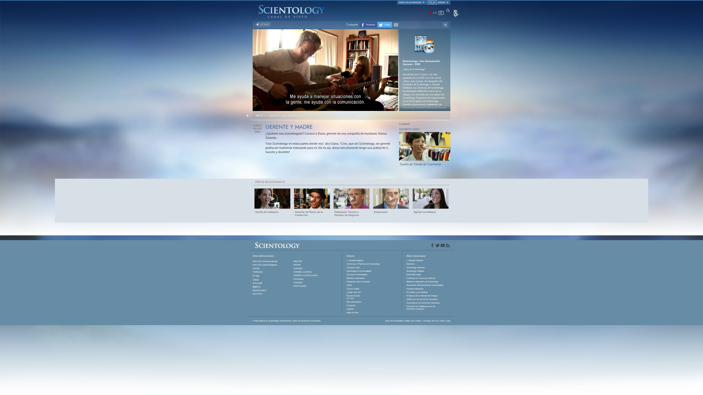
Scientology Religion (415, 271)
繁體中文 (257, 287)
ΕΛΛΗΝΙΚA (298, 279)
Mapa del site (352, 312)
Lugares (350, 309)
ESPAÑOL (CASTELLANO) (305, 275)
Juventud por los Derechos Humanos (423, 303)
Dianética (410, 264)
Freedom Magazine (415, 289)
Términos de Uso (430, 321)
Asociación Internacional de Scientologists (425, 285)
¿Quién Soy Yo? (354, 292)
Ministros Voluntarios (356, 278)
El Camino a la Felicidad (416, 292)
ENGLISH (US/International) (265, 261)
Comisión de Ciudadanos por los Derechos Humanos (420, 307)
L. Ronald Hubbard (355, 260)
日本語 (256, 280)
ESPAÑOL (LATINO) (302, 272)
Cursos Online (353, 289)
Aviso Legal (445, 321)
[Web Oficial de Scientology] (456, 13)
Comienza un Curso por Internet (420, 278)
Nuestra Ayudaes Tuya (353, 297)
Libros (349, 285)
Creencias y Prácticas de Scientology (363, 264)
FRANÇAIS (258, 272)
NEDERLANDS (259, 290)
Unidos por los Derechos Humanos (422, 299)
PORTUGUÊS (299, 286)
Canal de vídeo (353, 267)
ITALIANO (297, 282)
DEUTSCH (257, 294)
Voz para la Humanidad (357, 274)
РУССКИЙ (257, 283)
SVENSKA (298, 268)
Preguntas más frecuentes (358, 282)
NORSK (297, 265)
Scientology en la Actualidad (359, 271)
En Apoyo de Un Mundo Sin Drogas (422, 296)
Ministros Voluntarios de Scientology (422, 282)
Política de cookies (413, 321)
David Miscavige (413, 274)
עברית (256, 275)
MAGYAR (297, 261)
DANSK (256, 268)
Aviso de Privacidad (394, 321)
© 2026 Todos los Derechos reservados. (287, 321)
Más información (354, 302)
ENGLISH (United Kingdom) (265, 265)
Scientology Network (415, 267)
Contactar (351, 305)
